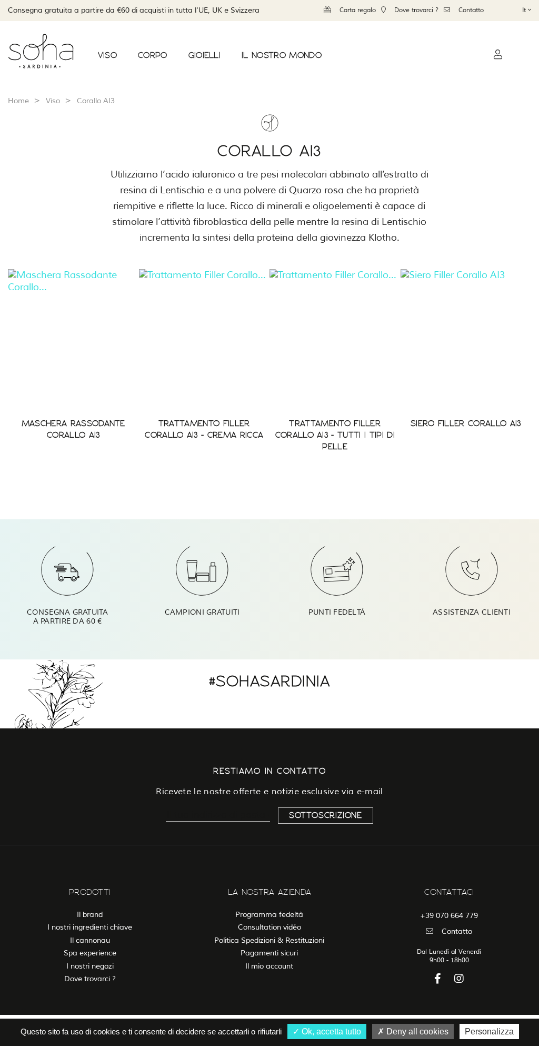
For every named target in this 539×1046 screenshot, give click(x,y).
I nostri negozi (90, 966)
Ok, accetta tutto (330, 1031)
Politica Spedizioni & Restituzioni (269, 940)
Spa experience (90, 953)
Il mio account (269, 966)
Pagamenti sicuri (269, 953)
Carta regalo (358, 10)
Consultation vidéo (269, 927)
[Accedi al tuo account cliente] (498, 55)
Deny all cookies (416, 1031)
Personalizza (489, 1031)
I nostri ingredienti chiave (89, 927)
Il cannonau (90, 940)
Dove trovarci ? (416, 10)
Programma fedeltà (269, 914)
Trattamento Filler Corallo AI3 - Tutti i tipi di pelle (335, 435)
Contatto (471, 10)
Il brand (90, 914)
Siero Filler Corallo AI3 (466, 423)
